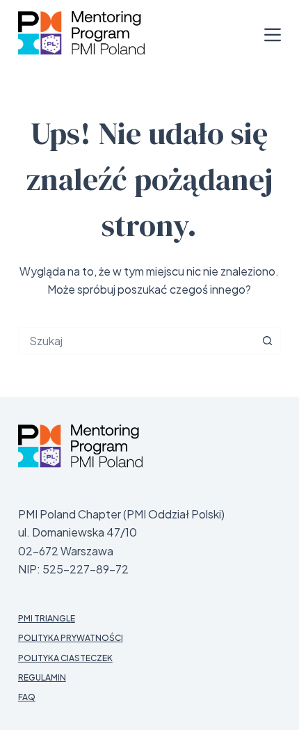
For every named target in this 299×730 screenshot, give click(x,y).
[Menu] (272, 34)
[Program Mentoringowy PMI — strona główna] (80, 445)
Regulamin (42, 677)
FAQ (26, 697)
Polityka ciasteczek (65, 658)
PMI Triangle (46, 618)
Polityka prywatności (70, 638)
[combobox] (136, 341)
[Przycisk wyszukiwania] (267, 341)
